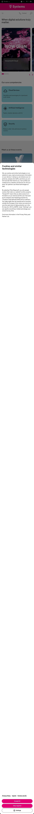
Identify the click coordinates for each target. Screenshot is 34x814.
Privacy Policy (6, 796)
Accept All (17, 801)
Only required (17, 806)
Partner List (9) (22, 796)
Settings (18, 810)
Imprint (14, 796)
